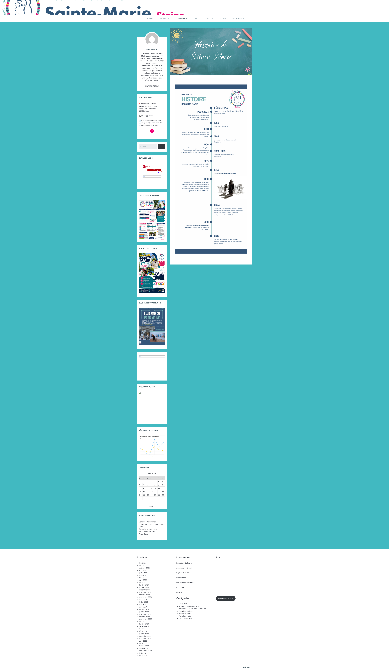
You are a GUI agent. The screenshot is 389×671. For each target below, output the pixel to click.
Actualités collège (185, 611)
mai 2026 (142, 565)
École (196, 18)
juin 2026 (142, 563)
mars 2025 (143, 582)
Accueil (150, 18)
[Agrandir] (245, 81)
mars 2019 (143, 656)
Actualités (164, 18)
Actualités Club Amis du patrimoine (192, 609)
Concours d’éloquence (147, 522)
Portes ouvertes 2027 (147, 532)
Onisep (179, 592)
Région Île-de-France (184, 573)
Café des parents (185, 618)
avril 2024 (143, 607)
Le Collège (209, 18)
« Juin (151, 506)
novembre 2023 (145, 614)
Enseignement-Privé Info (185, 582)
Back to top (247, 667)
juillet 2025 (143, 573)
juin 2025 (142, 575)
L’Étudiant (180, 587)
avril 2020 (143, 641)
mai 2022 (142, 629)
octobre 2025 (144, 568)
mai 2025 (142, 578)
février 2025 (144, 585)
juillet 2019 (143, 653)
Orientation (237, 18)
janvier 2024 (144, 612)
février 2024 (144, 609)
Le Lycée (223, 18)
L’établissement (181, 18)
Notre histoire (152, 86)
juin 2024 (142, 604)
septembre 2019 (145, 651)
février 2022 (144, 631)
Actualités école (185, 614)
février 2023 (144, 624)
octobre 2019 (144, 648)
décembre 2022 (145, 626)
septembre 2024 (145, 597)
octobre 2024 (144, 595)
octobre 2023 (144, 617)
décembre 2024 (145, 590)
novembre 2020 (145, 639)
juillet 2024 (143, 602)
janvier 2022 (144, 634)
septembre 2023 (145, 619)
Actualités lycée (185, 616)
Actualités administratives (189, 606)
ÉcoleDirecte (181, 578)
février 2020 (144, 646)
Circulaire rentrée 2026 (148, 529)
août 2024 (143, 600)
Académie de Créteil (184, 568)
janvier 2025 (144, 587)
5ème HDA (183, 604)
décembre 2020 (145, 636)
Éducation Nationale (184, 563)
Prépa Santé (143, 534)
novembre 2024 (145, 592)
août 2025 (143, 570)
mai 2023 (142, 621)
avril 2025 (143, 580)
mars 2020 (143, 643)
